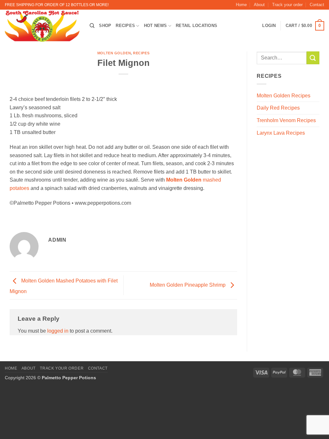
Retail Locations (196, 25)
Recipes (125, 25)
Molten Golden (114, 53)
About (259, 4)
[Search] (92, 26)
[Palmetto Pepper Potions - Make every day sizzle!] (42, 26)
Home (241, 4)
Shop (105, 25)
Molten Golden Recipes (283, 95)
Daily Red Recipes (278, 108)
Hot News (155, 25)
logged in (57, 331)
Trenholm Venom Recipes (286, 120)
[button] (305, 26)
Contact (317, 4)
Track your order (287, 4)
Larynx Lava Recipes (281, 133)
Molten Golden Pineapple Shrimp (188, 285)
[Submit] (313, 57)
